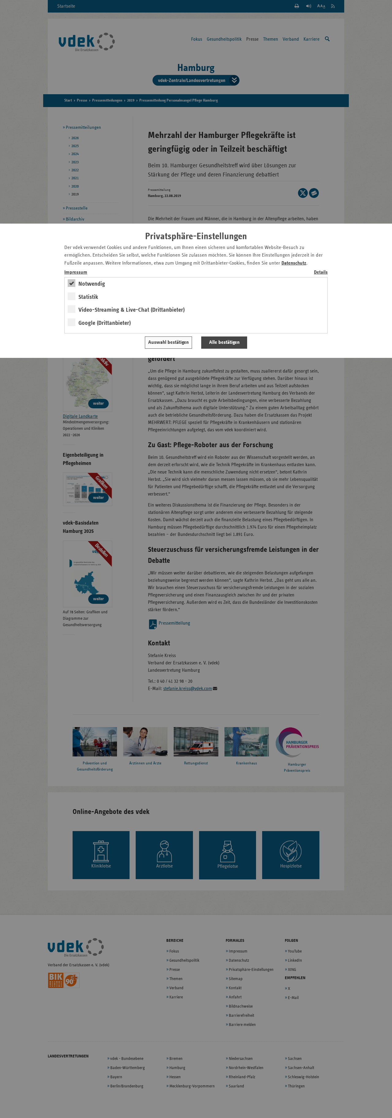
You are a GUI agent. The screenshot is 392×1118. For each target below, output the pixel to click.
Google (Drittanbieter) (104, 323)
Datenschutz (293, 263)
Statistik (88, 297)
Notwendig (91, 284)
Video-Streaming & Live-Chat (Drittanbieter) (131, 310)
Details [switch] (321, 272)
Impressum (75, 272)
